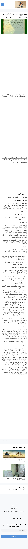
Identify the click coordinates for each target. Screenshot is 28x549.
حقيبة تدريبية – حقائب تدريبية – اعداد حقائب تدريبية (14, 511)
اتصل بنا (14, 510)
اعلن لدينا (14, 505)
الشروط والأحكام (14, 508)
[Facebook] (10, 518)
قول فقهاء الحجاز (19, 200)
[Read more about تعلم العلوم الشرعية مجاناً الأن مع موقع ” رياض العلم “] (14, 454)
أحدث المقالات (14, 504)
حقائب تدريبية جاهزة (14, 513)
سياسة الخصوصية (14, 507)
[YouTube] (7, 518)
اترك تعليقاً (25, 17)
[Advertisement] (14, 50)
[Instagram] (14, 518)
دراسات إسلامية (18, 17)
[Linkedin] (17, 518)
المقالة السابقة (24, 441)
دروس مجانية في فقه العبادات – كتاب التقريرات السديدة (16, 478)
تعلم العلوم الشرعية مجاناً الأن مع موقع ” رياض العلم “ (15, 460)
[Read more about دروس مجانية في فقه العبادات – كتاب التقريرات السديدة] (14, 470)
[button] (5, 4)
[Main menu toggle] (2, 4)
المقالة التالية (4, 441)
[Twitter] (20, 518)
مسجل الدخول (17, 489)
